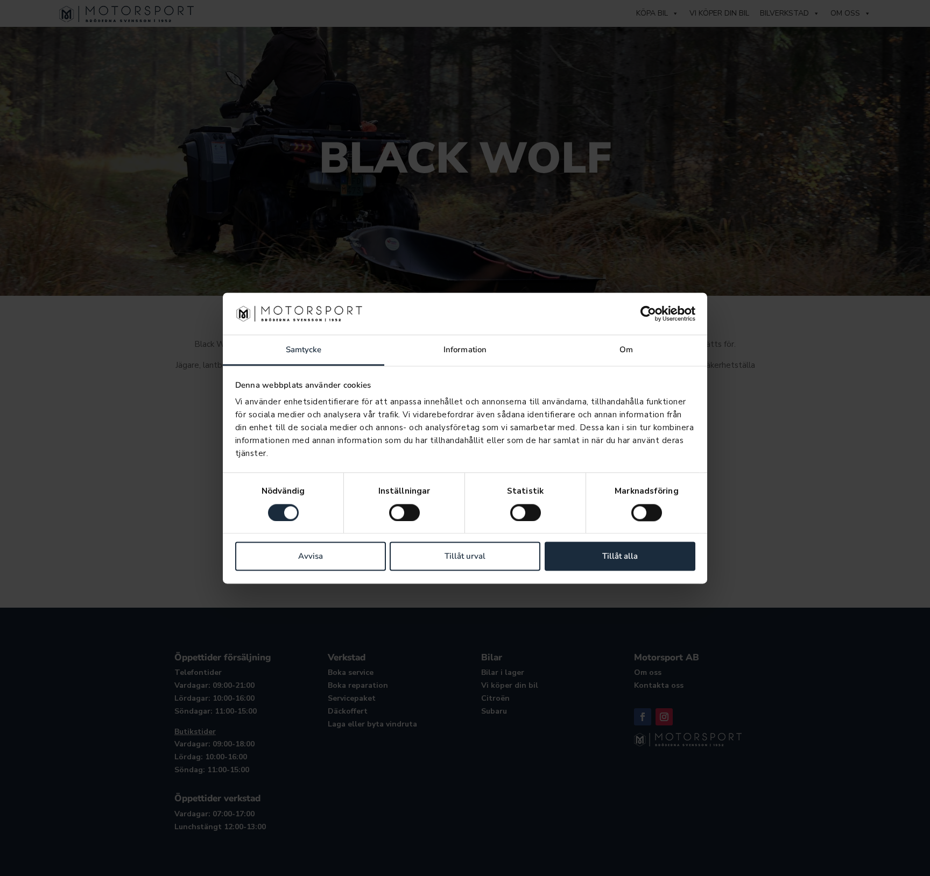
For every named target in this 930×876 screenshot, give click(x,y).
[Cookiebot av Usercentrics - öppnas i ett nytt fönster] (648, 313)
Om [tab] (626, 350)
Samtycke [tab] (304, 350)
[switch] (404, 512)
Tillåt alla (620, 556)
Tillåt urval (465, 556)
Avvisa (310, 556)
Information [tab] (465, 350)
